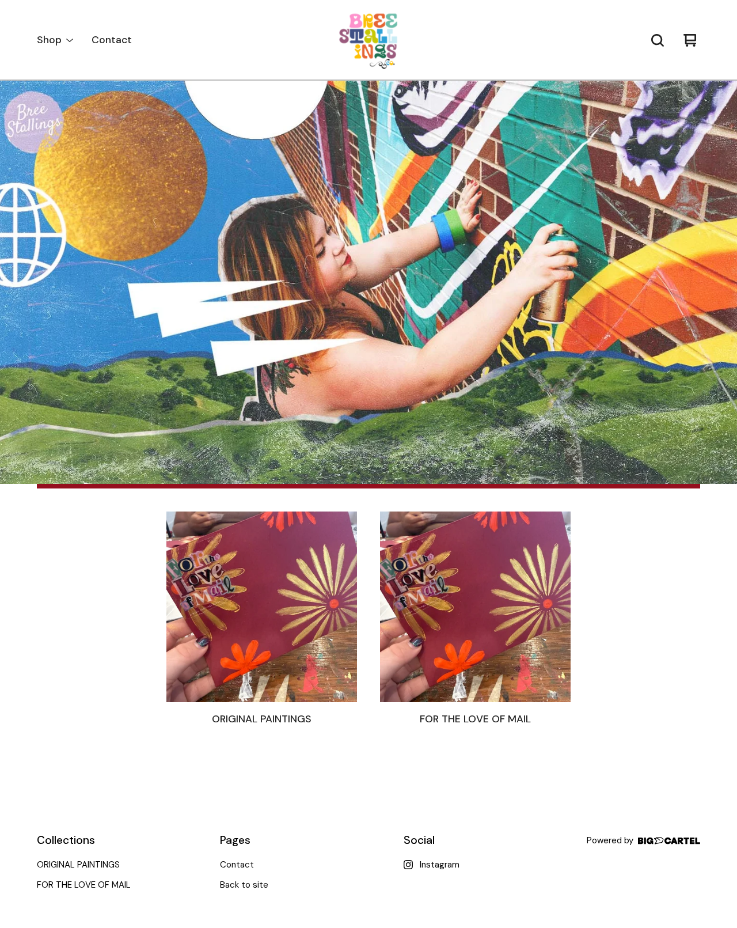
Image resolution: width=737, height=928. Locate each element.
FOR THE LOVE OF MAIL (84, 885)
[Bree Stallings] (368, 40)
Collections (66, 840)
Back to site (244, 885)
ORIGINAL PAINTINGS (78, 864)
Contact (112, 39)
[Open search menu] (657, 40)
